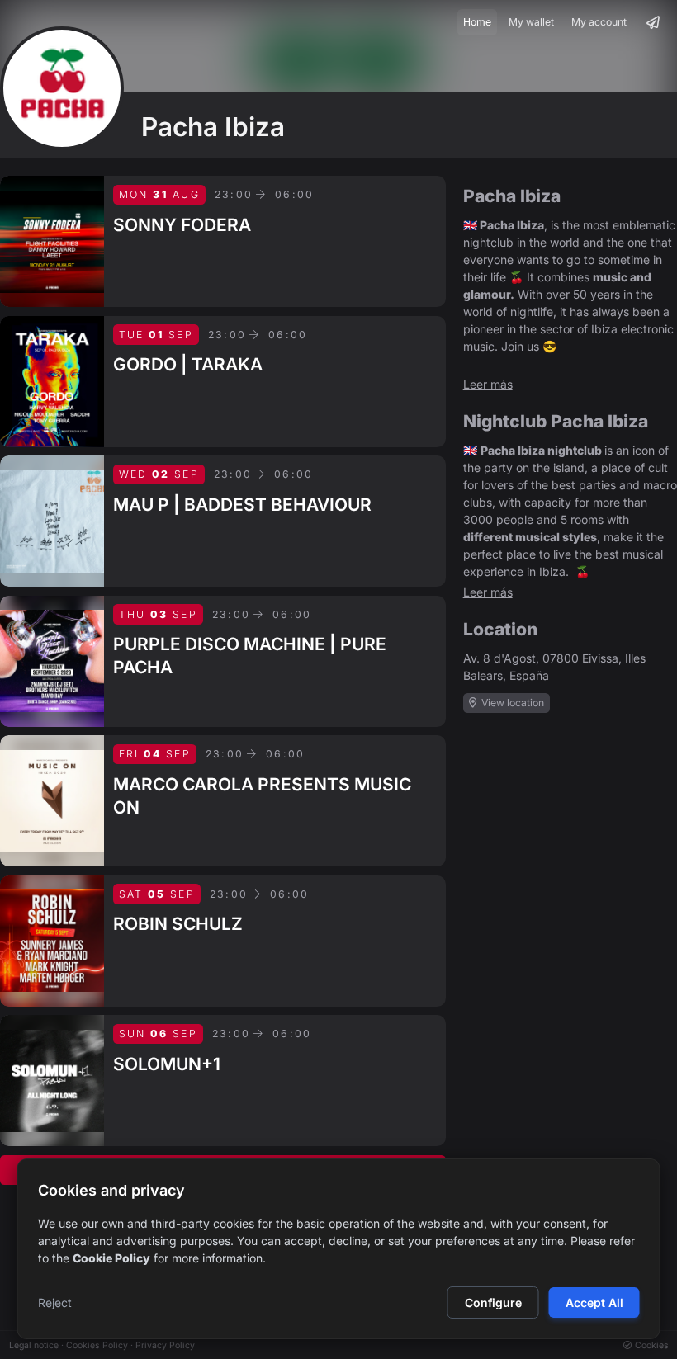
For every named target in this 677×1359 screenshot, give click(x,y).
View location (511, 702)
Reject (55, 1302)
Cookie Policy (111, 1258)
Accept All (594, 1302)
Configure (493, 1302)
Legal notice (34, 1345)
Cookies (650, 1345)
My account (599, 22)
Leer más (488, 384)
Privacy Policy (165, 1345)
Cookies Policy (97, 1345)
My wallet (531, 22)
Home (477, 22)
